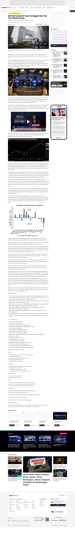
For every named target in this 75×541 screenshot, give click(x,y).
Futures (10, 507)
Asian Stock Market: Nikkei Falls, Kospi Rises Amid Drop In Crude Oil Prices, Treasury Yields (15, 479)
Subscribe (12, 425)
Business (27, 7)
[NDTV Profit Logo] (13, 495)
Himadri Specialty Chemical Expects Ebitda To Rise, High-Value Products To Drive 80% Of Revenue (30, 446)
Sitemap (25, 525)
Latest (18, 7)
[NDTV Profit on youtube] (17, 521)
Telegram (41, 502)
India (33, 502)
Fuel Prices (34, 507)
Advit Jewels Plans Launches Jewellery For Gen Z (59, 445)
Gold (14, 406)
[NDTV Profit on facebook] (9, 521)
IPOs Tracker (11, 511)
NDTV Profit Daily (28, 421)
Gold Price (18, 507)
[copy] (48, 24)
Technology (26, 504)
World (17, 504)
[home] (7, 7)
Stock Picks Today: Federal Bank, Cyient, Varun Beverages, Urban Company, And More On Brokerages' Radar (36, 479)
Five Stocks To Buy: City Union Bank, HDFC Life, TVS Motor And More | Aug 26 (59, 479)
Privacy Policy (20, 525)
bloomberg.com (28, 400)
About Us (9, 525)
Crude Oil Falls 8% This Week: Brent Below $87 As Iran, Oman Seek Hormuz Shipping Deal (14, 466)
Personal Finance (50, 7)
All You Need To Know (13, 421)
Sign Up (58, 505)
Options (10, 509)
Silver (18, 406)
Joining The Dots (57, 421)
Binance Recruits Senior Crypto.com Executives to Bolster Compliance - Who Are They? (60, 466)
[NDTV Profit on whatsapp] (19, 521)
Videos (33, 506)
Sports (33, 504)
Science (25, 506)
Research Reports (38, 7)
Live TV (14, 7)
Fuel (11, 406)
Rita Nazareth (13, 22)
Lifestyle (18, 506)
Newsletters (42, 500)
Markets (22, 7)
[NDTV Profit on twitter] (11, 521)
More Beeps (58, 137)
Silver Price (26, 507)
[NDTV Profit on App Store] (63, 520)
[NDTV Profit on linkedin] (15, 521)
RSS (29, 525)
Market (26, 405)
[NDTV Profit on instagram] (13, 521)
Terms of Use (14, 525)
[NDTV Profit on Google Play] (54, 520)
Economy (32, 7)
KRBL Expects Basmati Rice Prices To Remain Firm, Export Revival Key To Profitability (14, 445)
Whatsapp (42, 506)
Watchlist (11, 502)
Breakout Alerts (12, 504)
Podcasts (41, 504)
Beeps (44, 7)
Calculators (18, 509)
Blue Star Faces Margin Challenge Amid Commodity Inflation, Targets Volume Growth (45, 445)
